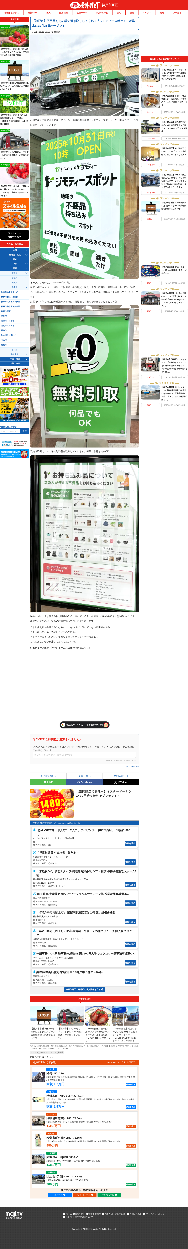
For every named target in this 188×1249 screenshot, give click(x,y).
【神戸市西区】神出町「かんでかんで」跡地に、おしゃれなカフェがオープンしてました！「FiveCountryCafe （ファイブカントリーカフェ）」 (174, 181)
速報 (162, 12)
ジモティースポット (48, 1052)
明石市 (4, 340)
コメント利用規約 (132, 767)
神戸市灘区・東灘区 (9, 297)
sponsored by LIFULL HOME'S (120, 1062)
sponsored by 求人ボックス (69, 823)
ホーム (69, 1214)
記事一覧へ (84, 775)
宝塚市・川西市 (7, 321)
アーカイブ (178, 12)
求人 (48, 12)
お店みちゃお (102, 12)
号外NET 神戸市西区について (79, 1217)
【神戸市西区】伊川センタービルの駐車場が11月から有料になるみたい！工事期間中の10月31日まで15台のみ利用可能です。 (174, 393)
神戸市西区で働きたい (44, 823)
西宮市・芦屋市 (7, 326)
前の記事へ (50, 775)
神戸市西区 (110, 5)
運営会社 (80, 1214)
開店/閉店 (63, 12)
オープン (34, 1052)
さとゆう (49, 1057)
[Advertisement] (164, 36)
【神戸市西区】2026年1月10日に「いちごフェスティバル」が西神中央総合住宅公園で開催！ (14, 52)
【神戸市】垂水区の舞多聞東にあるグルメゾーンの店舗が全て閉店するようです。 (173, 205)
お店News (82, 12)
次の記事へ (119, 775)
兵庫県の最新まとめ (9, 292)
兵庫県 (57, 32)
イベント (147, 12)
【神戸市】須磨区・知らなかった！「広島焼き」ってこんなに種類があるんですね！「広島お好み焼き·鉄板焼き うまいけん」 (174, 365)
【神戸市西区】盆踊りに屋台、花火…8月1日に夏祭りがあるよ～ (173, 270)
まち (119, 12)
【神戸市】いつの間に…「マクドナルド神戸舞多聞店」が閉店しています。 (14, 155)
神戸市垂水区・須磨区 (10, 307)
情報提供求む (94, 1214)
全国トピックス (12, 12)
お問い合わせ (136, 1214)
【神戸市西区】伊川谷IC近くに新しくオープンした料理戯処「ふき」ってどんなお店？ (173, 151)
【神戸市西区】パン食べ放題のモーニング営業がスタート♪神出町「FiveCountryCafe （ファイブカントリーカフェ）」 (174, 299)
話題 (132, 12)
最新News (32, 12)
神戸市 (60, 1052)
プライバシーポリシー (156, 1214)
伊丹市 (4, 316)
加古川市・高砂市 (8, 335)
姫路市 (4, 345)
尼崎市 (4, 330)
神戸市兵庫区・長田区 (10, 302)
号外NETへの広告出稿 (115, 1214)
